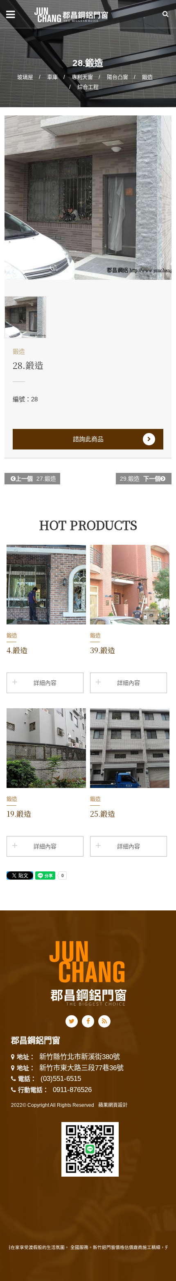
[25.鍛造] (129, 748)
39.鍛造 (102, 650)
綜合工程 (88, 87)
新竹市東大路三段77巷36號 (81, 1068)
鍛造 (147, 77)
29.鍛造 (140, 478)
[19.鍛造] (46, 748)
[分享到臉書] (88, 1021)
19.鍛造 (19, 813)
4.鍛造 (17, 650)
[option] (88, 197)
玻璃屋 (25, 77)
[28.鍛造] (88, 197)
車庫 (52, 77)
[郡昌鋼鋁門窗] (72, 14)
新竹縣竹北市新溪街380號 (79, 1057)
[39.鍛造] (129, 584)
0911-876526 (72, 1090)
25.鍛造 (102, 813)
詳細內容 (45, 683)
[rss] (104, 1021)
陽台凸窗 (117, 77)
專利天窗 (82, 77)
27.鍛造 (36, 478)
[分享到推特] (71, 1021)
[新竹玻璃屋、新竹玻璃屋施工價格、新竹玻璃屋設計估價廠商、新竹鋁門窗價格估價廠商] (88, 53)
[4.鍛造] (46, 584)
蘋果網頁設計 (113, 1105)
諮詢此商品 (88, 438)
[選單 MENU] (10, 14)
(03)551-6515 (61, 1079)
